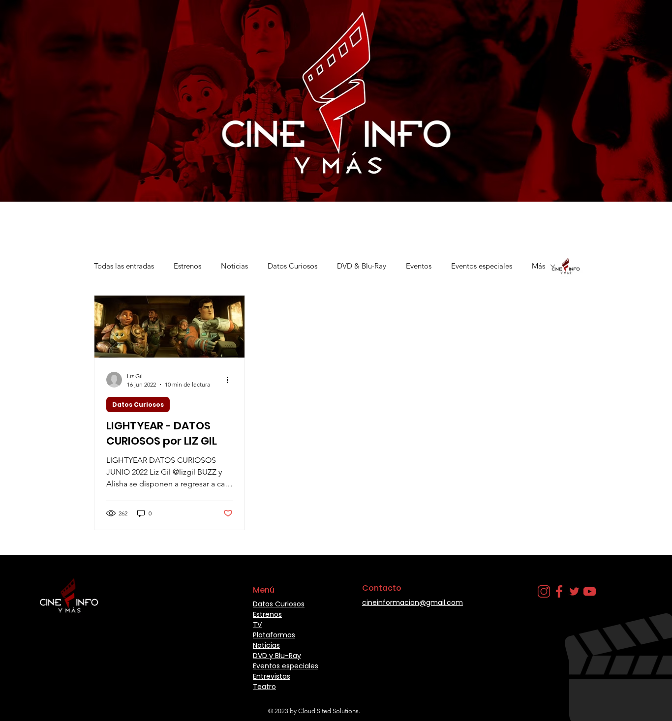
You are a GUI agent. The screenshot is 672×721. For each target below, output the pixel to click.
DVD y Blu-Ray (277, 656)
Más (538, 265)
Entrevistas (271, 676)
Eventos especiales (481, 265)
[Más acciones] (231, 380)
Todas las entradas (124, 265)
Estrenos (187, 265)
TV (257, 625)
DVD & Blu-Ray (361, 265)
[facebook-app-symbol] (559, 591)
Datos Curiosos (292, 265)
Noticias (234, 265)
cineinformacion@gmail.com (412, 602)
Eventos (418, 265)
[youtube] (589, 591)
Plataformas (274, 635)
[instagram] (544, 591)
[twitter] (574, 591)
